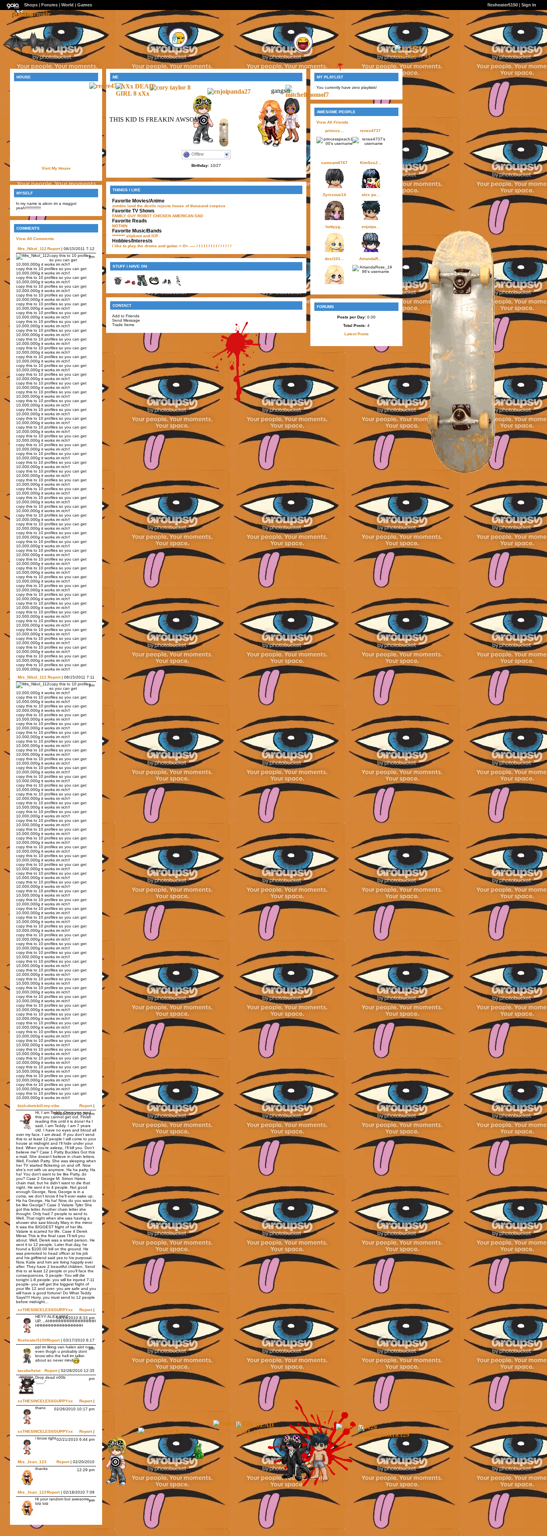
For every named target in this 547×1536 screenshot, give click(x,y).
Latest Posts (356, 334)
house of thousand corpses (198, 206)
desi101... (334, 258)
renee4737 (370, 130)
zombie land (124, 206)
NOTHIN (119, 226)
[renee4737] (106, 85)
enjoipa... (371, 226)
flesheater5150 (32, 1340)
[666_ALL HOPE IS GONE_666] (289, 1479)
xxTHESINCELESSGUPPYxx (45, 1310)
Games (84, 4)
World (67, 4)
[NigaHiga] (193, 1459)
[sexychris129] (356, 1427)
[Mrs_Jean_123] (267, 145)
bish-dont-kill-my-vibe (39, 1105)
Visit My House (56, 168)
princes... (334, 130)
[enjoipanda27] (229, 91)
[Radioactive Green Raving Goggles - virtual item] (154, 285)
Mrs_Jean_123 (32, 1462)
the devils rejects (154, 206)
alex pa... (371, 194)
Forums (49, 4)
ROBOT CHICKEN (154, 216)
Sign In (528, 4)
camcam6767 (334, 162)
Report (53, 248)
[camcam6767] (234, 1423)
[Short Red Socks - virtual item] (130, 285)
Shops (31, 4)
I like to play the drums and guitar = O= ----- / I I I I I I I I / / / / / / (171, 246)
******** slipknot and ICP (135, 236)
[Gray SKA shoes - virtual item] (166, 285)
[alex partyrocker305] (316, 1481)
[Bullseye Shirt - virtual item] (118, 285)
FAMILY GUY (124, 216)
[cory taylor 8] (170, 87)
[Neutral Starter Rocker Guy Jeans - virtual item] (142, 285)
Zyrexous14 (334, 194)
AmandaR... (370, 258)
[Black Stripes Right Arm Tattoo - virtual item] (178, 285)
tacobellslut (29, 1370)
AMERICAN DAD (187, 216)
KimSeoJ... (370, 162)
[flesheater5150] (113, 1484)
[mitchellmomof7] (310, 94)
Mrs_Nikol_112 (32, 248)
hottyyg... (335, 226)
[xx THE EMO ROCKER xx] (418, 55)
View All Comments (35, 238)
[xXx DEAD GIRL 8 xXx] (140, 93)
